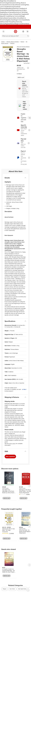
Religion (12, 43)
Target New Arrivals (5, 1)
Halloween (12, 3)
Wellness (14, 10)
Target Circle (18, 23)
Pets (6, 10)
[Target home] (15, 31)
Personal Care (17, 8)
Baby (7, 8)
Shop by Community (15, 16)
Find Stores (25, 23)
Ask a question (10, 456)
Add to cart (21, 77)
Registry (7, 23)
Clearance (11, 18)
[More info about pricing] (28, 68)
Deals (6, 18)
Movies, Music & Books (11, 14)
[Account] (23, 31)
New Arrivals (17, 18)
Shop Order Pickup (7, 22)
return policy (12, 443)
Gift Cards (6, 16)
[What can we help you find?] (15, 36)
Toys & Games (9, 12)
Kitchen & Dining (21, 5)
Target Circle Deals (19, 20)
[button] (23, 63)
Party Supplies (22, 14)
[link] (23, 63)
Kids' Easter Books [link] (22, 589)
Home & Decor (11, 5)
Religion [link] (4, 589)
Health (10, 10)
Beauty (11, 8)
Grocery (11, 6)
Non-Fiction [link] (12, 589)
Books (22, 41)
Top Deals (11, 20)
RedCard (12, 23)
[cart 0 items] (27, 31)
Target (3, 41)
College (6, 3)
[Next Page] (29, 486)
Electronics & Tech (18, 12)
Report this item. (24, 389)
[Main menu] (3, 31)
